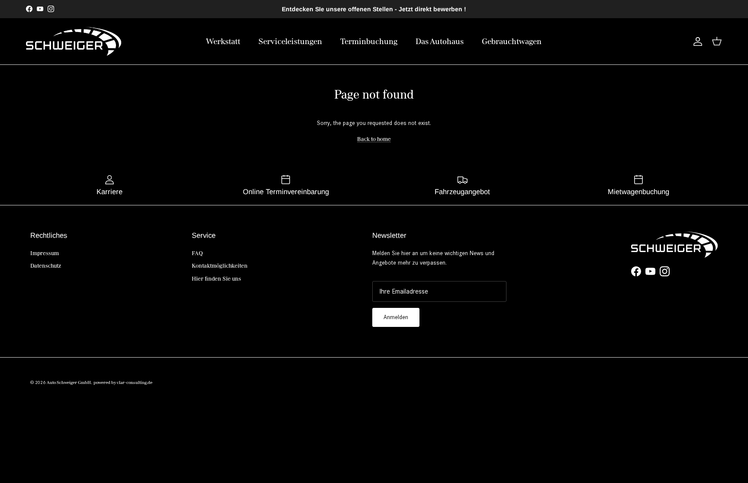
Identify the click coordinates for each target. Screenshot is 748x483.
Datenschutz (45, 266)
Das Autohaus (440, 41)
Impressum (44, 253)
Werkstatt (223, 41)
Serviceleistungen (290, 41)
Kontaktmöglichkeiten (220, 266)
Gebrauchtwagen (512, 41)
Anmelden (396, 317)
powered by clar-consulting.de (123, 382)
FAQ (197, 253)
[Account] (696, 41)
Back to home (374, 139)
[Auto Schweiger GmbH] (73, 41)
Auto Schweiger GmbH (69, 382)
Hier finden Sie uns (216, 279)
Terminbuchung (368, 41)
